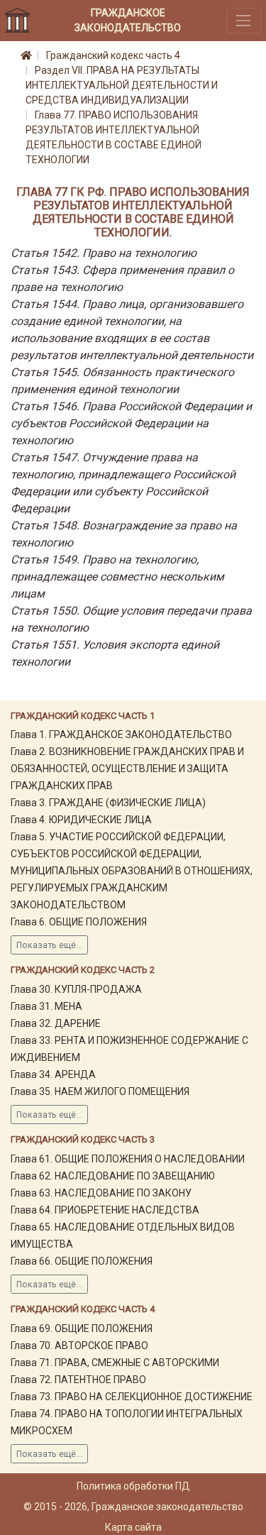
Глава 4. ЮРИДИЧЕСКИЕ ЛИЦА (81, 819)
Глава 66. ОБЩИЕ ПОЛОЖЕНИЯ (82, 1261)
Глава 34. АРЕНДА (53, 1074)
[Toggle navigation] (243, 20)
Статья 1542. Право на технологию (103, 253)
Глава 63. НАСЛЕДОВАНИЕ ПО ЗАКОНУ (101, 1193)
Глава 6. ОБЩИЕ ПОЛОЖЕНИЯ (79, 922)
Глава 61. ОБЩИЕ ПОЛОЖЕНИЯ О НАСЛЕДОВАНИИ (128, 1159)
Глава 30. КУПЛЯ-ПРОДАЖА (76, 989)
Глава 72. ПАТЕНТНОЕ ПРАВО (78, 1379)
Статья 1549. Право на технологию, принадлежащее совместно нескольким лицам (117, 576)
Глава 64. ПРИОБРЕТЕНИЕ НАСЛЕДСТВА (105, 1210)
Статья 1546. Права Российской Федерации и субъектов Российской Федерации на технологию (131, 423)
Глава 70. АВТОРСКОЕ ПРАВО (79, 1345)
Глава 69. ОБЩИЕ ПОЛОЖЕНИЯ (82, 1328)
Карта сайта (133, 1527)
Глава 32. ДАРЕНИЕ (56, 1023)
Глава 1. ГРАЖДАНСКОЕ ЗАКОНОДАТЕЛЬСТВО (121, 734)
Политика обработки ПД (133, 1486)
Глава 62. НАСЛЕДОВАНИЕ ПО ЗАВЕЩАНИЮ (113, 1176)
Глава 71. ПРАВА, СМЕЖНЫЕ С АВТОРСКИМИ (115, 1362)
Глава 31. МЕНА (46, 1006)
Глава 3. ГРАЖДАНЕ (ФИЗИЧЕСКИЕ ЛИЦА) (108, 802)
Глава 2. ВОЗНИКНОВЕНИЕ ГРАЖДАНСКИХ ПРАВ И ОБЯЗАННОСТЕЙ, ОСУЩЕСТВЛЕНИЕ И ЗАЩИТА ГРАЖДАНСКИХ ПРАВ (127, 768)
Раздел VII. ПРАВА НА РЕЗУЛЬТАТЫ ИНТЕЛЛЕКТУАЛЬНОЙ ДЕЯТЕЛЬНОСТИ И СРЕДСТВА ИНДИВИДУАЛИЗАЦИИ (122, 85)
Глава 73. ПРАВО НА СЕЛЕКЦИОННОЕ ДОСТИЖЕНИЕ (132, 1396)
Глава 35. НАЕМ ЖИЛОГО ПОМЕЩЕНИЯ (100, 1091)
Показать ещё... (49, 945)
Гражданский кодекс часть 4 (113, 55)
